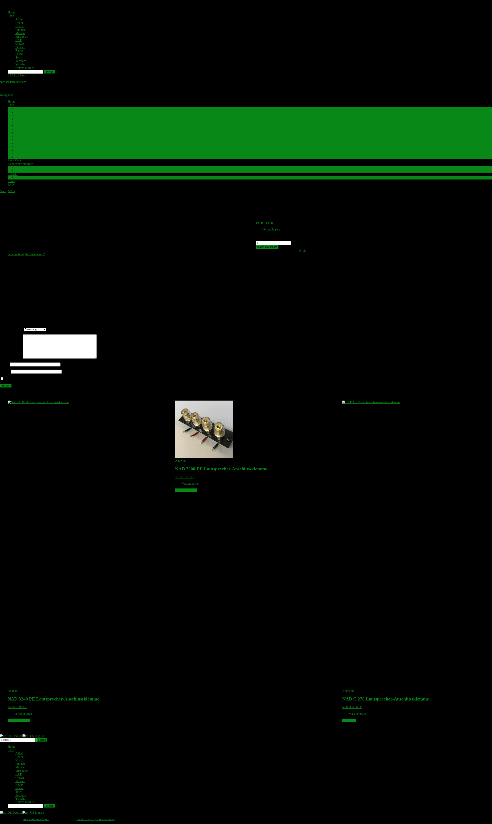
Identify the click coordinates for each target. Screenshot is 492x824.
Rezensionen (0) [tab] (35, 254)
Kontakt (12, 174)
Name (5, 364)
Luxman (20, 29)
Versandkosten (271, 229)
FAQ (11, 184)
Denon (19, 22)
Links (11, 181)
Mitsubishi (21, 36)
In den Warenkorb (267, 246)
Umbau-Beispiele (26, 167)
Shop (11, 16)
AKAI (19, 19)
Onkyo (19, 43)
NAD (18, 40)
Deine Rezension (11, 357)
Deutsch (17, 736)
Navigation (6, 95)
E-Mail (5, 371)
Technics (20, 61)
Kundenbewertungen (20, 163)
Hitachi (19, 26)
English (39, 736)
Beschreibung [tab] (16, 254)
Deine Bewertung (12, 329)
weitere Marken (24, 67)
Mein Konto (15, 160)
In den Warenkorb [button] (19, 720)
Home (11, 12)
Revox (19, 50)
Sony (18, 57)
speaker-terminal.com (13, 81)
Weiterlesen (349, 720)
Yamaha (20, 64)
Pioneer (20, 47)
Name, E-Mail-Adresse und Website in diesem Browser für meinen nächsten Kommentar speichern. (65, 378)
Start (3, 191)
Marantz (20, 33)
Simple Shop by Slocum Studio (95, 819)
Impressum (22, 177)
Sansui (19, 54)
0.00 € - (17, 75)
